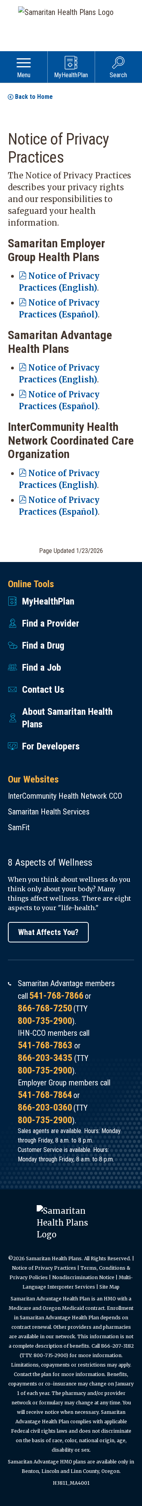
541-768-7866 (56, 995)
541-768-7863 (45, 1045)
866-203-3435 (45, 1057)
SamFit (19, 827)
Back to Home (34, 96)
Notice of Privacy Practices (44, 1268)
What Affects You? (48, 932)
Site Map (109, 1287)
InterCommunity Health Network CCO (65, 796)
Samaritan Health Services (49, 811)
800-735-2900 (45, 1020)
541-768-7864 (45, 1094)
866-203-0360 (45, 1107)
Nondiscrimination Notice (83, 1277)
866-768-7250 (45, 1008)
